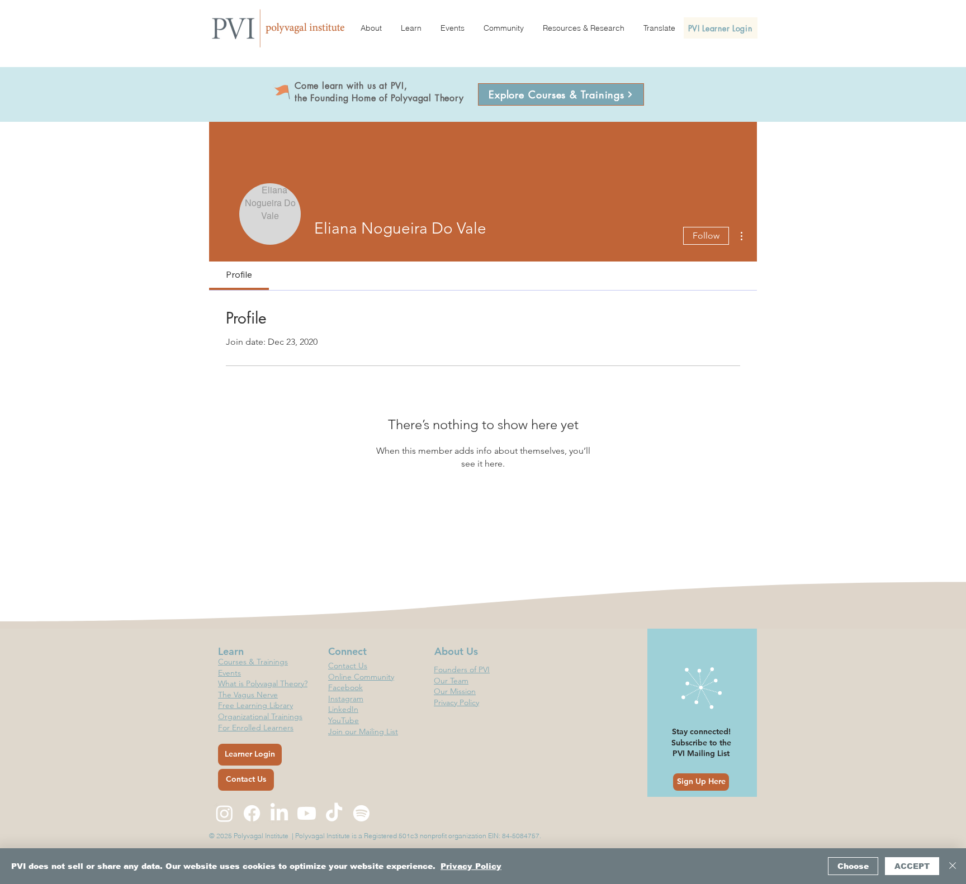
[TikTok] (334, 813)
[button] (371, 28)
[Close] (952, 866)
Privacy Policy (471, 866)
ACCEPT (912, 866)
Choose (853, 866)
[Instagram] (224, 813)
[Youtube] (307, 813)
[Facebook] (252, 813)
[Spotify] (361, 813)
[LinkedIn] (279, 813)
